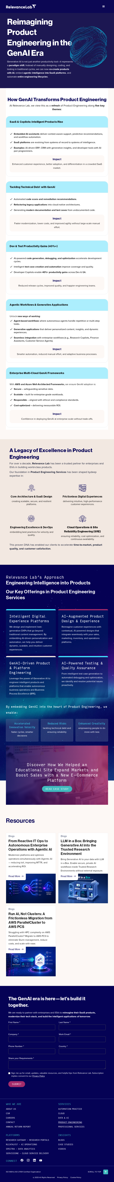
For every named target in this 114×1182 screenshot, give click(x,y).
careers (10, 1117)
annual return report (18, 1126)
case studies (65, 1144)
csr (8, 1113)
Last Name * (64, 1022)
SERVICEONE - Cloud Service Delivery (27, 1153)
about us (11, 1109)
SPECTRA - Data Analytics (20, 1149)
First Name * (14, 1022)
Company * (13, 1034)
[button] (103, 6)
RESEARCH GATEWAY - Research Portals (27, 1140)
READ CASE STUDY (57, 789)
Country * (63, 1046)
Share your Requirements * (21, 1058)
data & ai (63, 1117)
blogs (61, 1140)
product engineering (70, 1122)
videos (62, 1149)
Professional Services (71, 1126)
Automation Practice (70, 1109)
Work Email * (65, 1034)
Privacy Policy (38, 1076)
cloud (61, 1113)
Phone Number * (16, 1046)
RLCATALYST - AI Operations (21, 1144)
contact (10, 1122)
